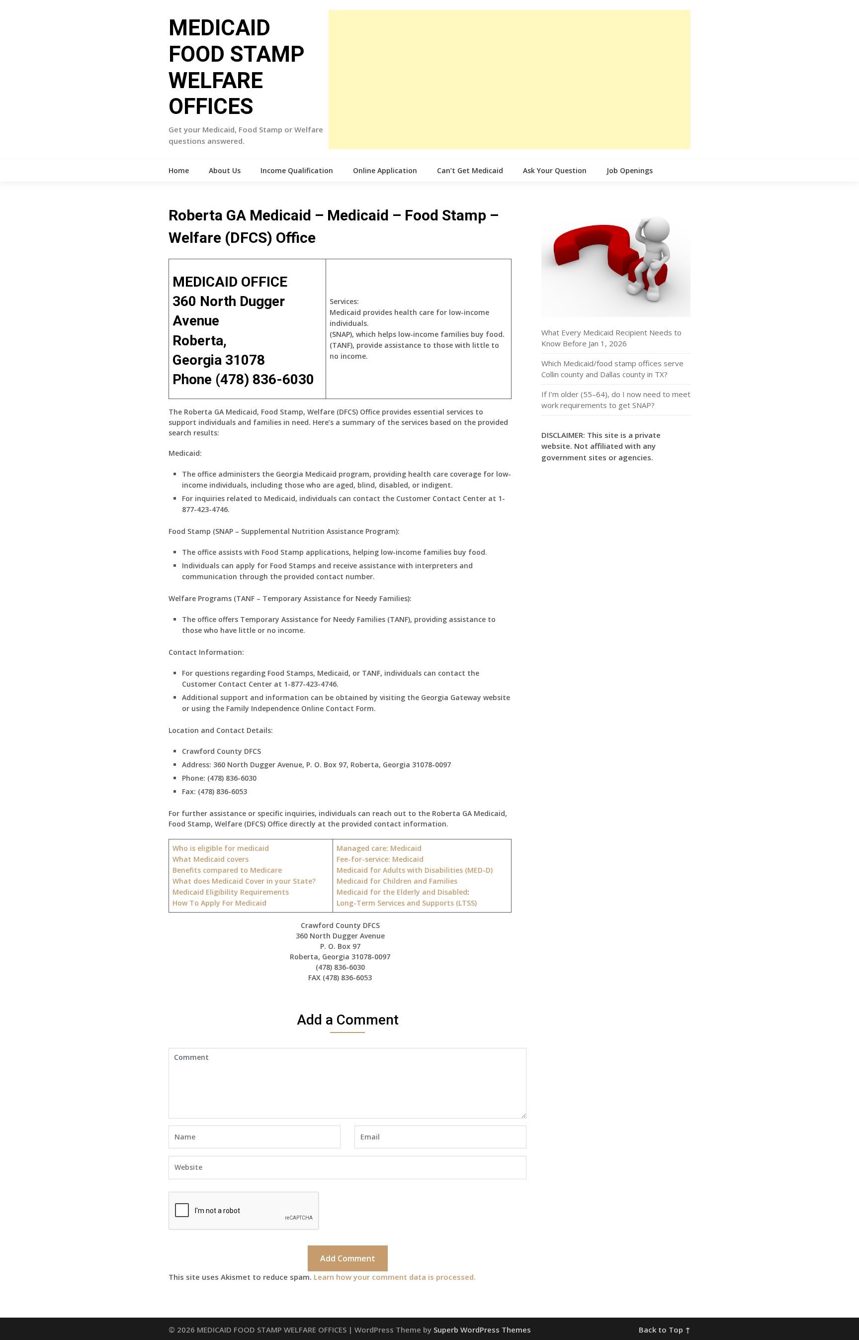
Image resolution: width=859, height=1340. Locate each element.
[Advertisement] (509, 79)
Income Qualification (296, 170)
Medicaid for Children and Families (397, 881)
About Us (225, 170)
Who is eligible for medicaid (220, 848)
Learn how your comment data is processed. (395, 1277)
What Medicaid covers (210, 859)
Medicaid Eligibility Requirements (230, 892)
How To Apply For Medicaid (219, 903)
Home (179, 170)
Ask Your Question (555, 170)
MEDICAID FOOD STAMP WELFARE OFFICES (237, 67)
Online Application (385, 170)
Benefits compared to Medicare (227, 870)
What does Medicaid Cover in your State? (244, 881)
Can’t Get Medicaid (470, 170)
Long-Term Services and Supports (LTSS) (407, 903)
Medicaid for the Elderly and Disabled (402, 892)
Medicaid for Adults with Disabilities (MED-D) (415, 870)
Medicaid (380, 859)
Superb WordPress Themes (482, 1330)
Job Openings (629, 170)
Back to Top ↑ (664, 1330)
